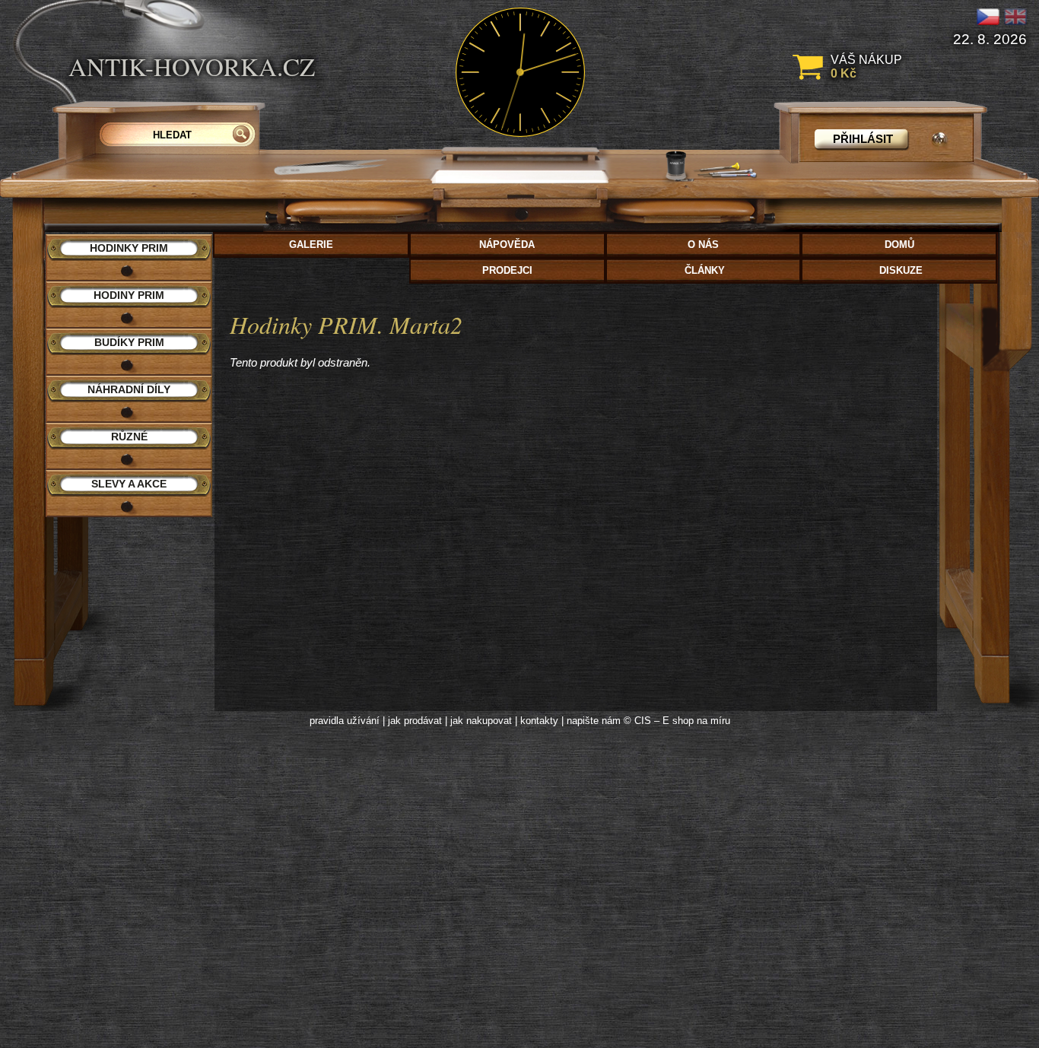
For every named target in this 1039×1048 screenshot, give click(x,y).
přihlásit (863, 138)
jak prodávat (415, 720)
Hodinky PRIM (129, 248)
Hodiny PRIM (129, 295)
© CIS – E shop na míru (677, 720)
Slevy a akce (129, 484)
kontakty (539, 720)
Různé (129, 436)
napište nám (594, 720)
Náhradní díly (128, 389)
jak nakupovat (481, 720)
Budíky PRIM (129, 342)
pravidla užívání (345, 720)
